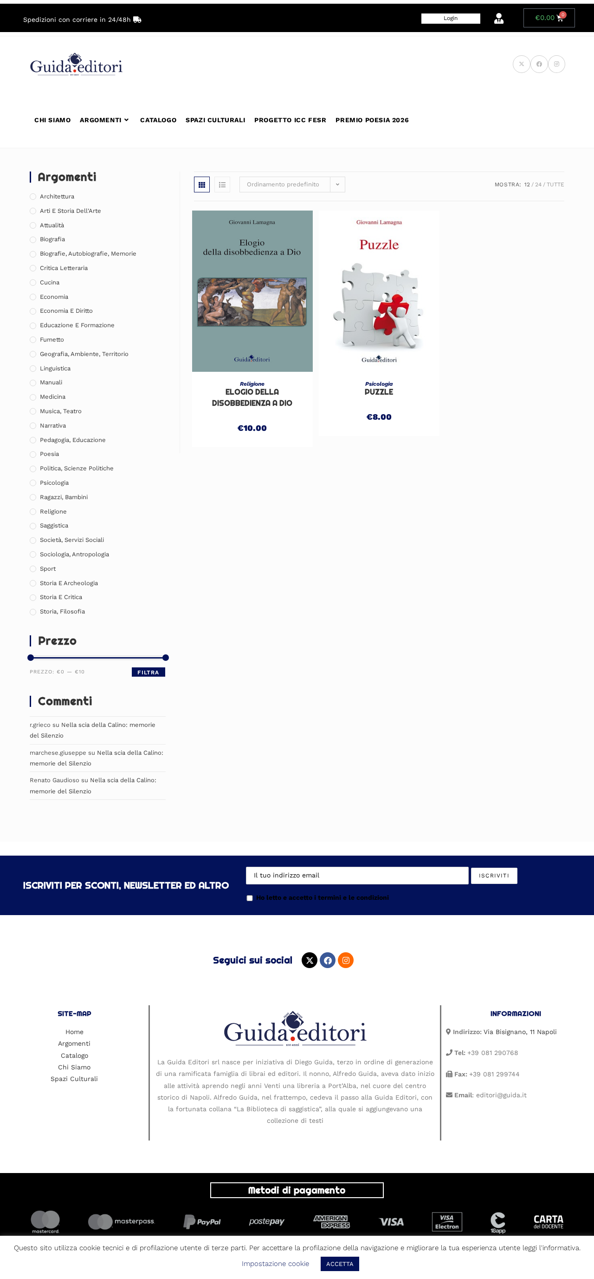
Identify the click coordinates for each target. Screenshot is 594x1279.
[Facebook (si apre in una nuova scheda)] (539, 64)
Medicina (52, 396)
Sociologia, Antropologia (74, 554)
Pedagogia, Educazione (73, 439)
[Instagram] (346, 960)
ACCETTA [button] (340, 1263)
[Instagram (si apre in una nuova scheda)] (556, 64)
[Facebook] (328, 960)
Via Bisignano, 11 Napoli (520, 1031)
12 (527, 184)
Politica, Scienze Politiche (77, 468)
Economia (54, 296)
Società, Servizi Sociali (72, 539)
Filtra (148, 672)
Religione (252, 384)
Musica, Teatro (61, 411)
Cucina (49, 282)
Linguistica (55, 368)
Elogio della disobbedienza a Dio (252, 397)
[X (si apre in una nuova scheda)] (521, 64)
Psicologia (379, 384)
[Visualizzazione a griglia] (202, 184)
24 (538, 184)
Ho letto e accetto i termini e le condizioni (322, 897)
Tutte (555, 184)
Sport (48, 568)
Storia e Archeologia (69, 583)
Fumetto (52, 339)
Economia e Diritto (66, 310)
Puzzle (379, 392)
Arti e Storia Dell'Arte (70, 210)
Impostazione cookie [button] (275, 1263)
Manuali (51, 382)
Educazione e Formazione (77, 325)
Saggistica (54, 525)
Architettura (57, 196)
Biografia (52, 239)
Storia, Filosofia (62, 611)
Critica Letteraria (64, 267)
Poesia (49, 453)
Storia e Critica (61, 596)
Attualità (52, 225)
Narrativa (53, 425)
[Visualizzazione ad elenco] (222, 184)
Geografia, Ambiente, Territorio (84, 353)
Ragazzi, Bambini (64, 497)
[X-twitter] (309, 960)
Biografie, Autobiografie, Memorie (88, 253)
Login (451, 18)
